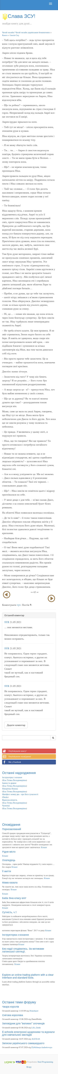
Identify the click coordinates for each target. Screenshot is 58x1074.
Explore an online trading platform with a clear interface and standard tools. (27, 976)
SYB (6, 622)
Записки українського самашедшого (23, 1043)
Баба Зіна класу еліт (14, 898)
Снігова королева (12, 1015)
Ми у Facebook (14, 762)
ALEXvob (36, 1038)
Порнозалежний (11, 829)
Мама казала (9, 882)
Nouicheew (34, 1010)
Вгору (29, 1067)
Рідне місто (8, 851)
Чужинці (6, 805)
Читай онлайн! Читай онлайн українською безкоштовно (26, 32)
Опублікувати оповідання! (19, 756)
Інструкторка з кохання (12, 777)
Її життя (6, 871)
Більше (44, 847)
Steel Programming (45, 1061)
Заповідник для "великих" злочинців (23, 1023)
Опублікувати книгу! (17, 751)
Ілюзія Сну (14, 35)
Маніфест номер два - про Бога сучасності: (20, 794)
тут (19, 604)
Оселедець (8, 860)
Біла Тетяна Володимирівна (14, 780)
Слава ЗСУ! (21, 15)
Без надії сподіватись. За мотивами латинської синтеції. (23, 950)
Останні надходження (19, 772)
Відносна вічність (9, 800)
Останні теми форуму (19, 1001)
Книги (5, 35)
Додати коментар (16, 725)
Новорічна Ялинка (10, 788)
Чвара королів (10, 1006)
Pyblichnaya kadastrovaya (42, 1047)
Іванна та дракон (9, 783)
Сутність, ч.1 (9, 912)
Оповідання (11, 824)
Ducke (5, 797)
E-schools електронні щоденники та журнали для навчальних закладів (28, 1033)
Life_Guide (36, 1027)
